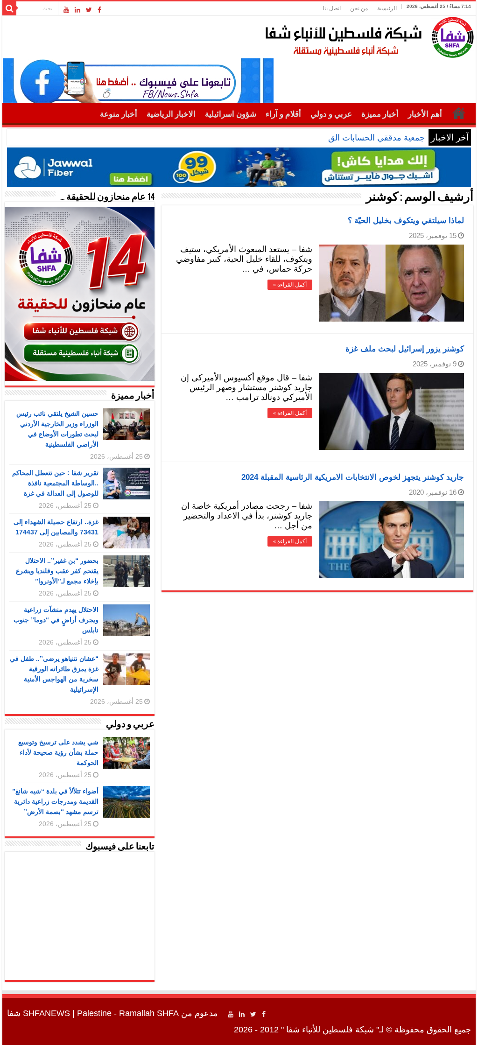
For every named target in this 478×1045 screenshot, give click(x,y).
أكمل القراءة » (290, 284)
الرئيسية (387, 8)
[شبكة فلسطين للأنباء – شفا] (367, 35)
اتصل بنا (332, 8)
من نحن (359, 8)
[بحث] (9, 8)
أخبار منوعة (118, 114)
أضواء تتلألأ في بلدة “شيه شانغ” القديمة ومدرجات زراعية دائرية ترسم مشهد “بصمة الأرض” (55, 801)
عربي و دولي (331, 114)
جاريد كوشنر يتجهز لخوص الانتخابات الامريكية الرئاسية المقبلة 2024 (352, 477)
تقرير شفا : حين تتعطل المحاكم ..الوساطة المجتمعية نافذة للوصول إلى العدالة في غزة (55, 483)
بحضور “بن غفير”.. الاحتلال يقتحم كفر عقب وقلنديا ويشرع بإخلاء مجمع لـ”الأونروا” (57, 571)
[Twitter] (89, 9)
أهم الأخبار (425, 114)
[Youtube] (66, 9)
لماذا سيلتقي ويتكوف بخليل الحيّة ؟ (406, 220)
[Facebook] (99, 9)
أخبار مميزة (380, 114)
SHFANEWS (46, 1013)
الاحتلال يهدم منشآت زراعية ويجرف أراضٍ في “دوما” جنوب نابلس (56, 620)
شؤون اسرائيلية (230, 114)
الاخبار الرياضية (171, 114)
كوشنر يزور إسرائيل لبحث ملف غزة (404, 348)
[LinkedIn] (77, 9)
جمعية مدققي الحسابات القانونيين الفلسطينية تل (341, 137)
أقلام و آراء (283, 114)
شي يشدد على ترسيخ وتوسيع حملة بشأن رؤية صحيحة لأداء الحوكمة (58, 752)
